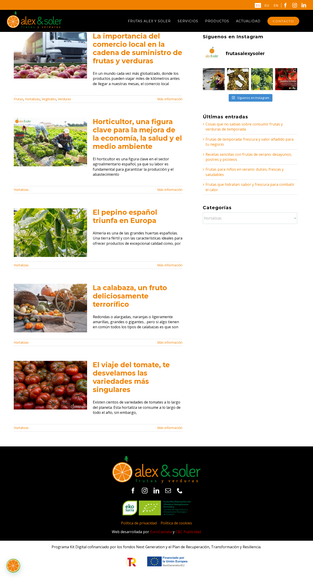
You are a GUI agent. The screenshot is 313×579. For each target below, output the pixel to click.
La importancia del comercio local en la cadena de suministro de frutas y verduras (137, 48)
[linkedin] (156, 490)
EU (266, 5)
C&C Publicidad (188, 531)
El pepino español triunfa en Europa (125, 216)
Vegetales (49, 99)
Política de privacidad (139, 523)
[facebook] (133, 490)
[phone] (179, 490)
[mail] (168, 490)
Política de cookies (176, 523)
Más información (169, 99)
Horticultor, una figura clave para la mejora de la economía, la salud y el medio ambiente (137, 134)
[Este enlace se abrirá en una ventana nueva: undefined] (214, 79)
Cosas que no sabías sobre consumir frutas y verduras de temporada (244, 127)
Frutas (18, 99)
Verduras (64, 99)
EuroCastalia (161, 531)
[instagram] (144, 490)
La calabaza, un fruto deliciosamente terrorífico (130, 296)
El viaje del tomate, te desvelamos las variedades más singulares (131, 377)
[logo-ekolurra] (156, 502)
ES (258, 5)
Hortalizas (32, 99)
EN (276, 5)
